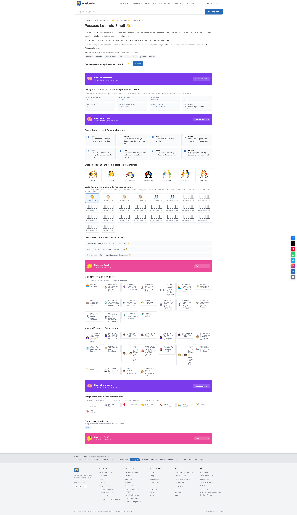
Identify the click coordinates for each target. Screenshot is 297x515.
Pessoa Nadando (183, 405)
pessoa (143, 57)
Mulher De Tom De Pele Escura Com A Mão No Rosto (111, 335)
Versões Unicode (181, 482)
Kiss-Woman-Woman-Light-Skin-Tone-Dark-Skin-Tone (166, 349)
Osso (90, 369)
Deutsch (96, 460)
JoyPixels (153, 493)
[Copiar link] (293, 271)
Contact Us (204, 489)
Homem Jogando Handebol (146, 314)
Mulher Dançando (165, 405)
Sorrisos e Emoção (106, 489)
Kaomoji (209, 3)
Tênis (200, 404)
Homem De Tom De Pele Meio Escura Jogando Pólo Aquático (185, 287)
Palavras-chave (180, 476)
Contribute (204, 472)
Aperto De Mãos (147, 405)
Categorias (137, 3)
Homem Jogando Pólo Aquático (203, 286)
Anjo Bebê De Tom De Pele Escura (185, 335)
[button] (100, 99)
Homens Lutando (91, 405)
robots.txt (220, 511)
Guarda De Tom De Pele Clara (129, 335)
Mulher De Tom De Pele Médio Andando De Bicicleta (148, 287)
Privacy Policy (205, 479)
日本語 (162, 460)
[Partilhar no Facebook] (293, 238)
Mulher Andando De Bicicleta (148, 302)
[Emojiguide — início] (76, 470)
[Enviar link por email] (293, 277)
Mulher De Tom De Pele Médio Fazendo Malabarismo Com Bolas (184, 304)
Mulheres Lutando (109, 405)
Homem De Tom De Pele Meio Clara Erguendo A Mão (148, 372)
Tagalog (202, 460)
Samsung (153, 489)
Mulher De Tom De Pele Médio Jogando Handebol (92, 316)
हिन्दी (185, 460)
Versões (179, 3)
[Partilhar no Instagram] (293, 266)
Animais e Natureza (106, 493)
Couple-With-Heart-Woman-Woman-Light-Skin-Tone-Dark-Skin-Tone (93, 337)
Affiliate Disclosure (207, 482)
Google (152, 476)
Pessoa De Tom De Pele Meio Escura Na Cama (203, 348)
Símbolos (102, 482)
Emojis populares (181, 486)
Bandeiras (103, 476)
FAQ (217, 3)
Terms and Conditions (208, 476)
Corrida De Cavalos (92, 411)
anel (87, 427)
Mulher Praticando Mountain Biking (92, 302)
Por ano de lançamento (183, 479)
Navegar (124, 3)
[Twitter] (81, 486)
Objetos (102, 479)
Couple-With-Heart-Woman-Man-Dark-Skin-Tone (111, 371)
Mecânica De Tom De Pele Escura (148, 335)
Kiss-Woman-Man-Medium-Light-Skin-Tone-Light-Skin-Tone (203, 336)
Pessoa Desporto (121, 20)
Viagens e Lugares (106, 486)
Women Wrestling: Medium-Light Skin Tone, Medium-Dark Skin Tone (166, 290)
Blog (200, 3)
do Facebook (155, 479)
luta (127, 57)
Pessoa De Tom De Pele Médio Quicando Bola (111, 287)
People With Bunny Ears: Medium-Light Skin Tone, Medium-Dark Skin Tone (186, 355)
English (78, 460)
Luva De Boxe (130, 404)
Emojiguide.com (90, 20)
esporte (99, 57)
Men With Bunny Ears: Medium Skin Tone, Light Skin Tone (131, 353)
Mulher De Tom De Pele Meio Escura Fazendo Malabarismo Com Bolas (166, 304)
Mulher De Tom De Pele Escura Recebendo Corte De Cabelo (166, 337)
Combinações (165, 3)
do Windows (154, 482)
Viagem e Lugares (131, 486)
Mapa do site (210, 511)
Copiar (138, 64)
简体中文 (154, 460)
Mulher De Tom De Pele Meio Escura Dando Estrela (130, 286)
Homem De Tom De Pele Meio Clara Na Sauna (93, 348)
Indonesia (193, 460)
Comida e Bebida (105, 496)
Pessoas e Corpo (105, 20)
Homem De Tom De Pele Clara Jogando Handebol (130, 315)
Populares (191, 3)
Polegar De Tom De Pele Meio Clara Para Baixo (111, 348)
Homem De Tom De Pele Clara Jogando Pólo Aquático (111, 302)
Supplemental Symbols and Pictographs (194, 107)
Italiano (113, 460)
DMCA (202, 486)
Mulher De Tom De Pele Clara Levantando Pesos (203, 303)
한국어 (170, 460)
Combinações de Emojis (184, 472)
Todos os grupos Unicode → (109, 499)
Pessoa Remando (91, 285)
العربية (178, 460)
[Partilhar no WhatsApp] (293, 254)
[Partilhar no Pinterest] (293, 249)
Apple (152, 472)
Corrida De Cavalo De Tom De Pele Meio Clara (129, 302)
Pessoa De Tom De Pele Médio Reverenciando (130, 371)
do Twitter (153, 486)
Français (105, 460)
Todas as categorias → (133, 502)
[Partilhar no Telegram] (293, 260)
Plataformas (150, 3)
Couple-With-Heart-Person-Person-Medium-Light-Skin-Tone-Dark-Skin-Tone (148, 351)
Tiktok (152, 496)
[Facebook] (76, 486)
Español (87, 460)
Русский (145, 460)
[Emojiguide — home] (88, 3)
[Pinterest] (85, 486)
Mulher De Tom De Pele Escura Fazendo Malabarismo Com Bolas (111, 317)
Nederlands (123, 460)
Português (135, 460)
